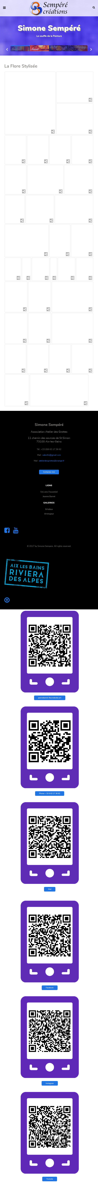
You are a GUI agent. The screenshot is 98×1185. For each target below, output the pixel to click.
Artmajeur (49, 514)
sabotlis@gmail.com (51, 455)
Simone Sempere (45, 546)
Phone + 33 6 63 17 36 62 (49, 793)
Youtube (49, 1179)
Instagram (50, 1083)
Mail (49, 889)
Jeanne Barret (49, 496)
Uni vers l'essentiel (49, 492)
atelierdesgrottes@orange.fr (51, 461)
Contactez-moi (49, 472)
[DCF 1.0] (66, 269)
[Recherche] (94, 8)
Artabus (49, 509)
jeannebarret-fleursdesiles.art (49, 698)
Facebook (49, 988)
